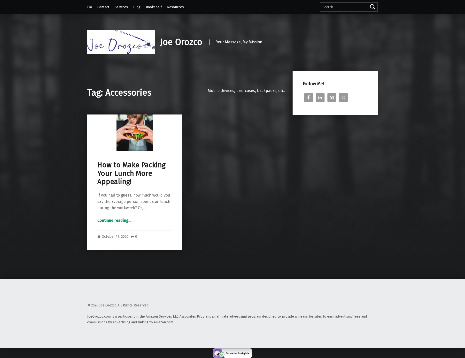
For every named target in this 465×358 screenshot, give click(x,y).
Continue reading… (114, 220)
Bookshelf (154, 7)
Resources (175, 7)
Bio (89, 7)
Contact (103, 7)
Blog (136, 7)
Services (121, 7)
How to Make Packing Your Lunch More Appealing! (131, 173)
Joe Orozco (181, 42)
